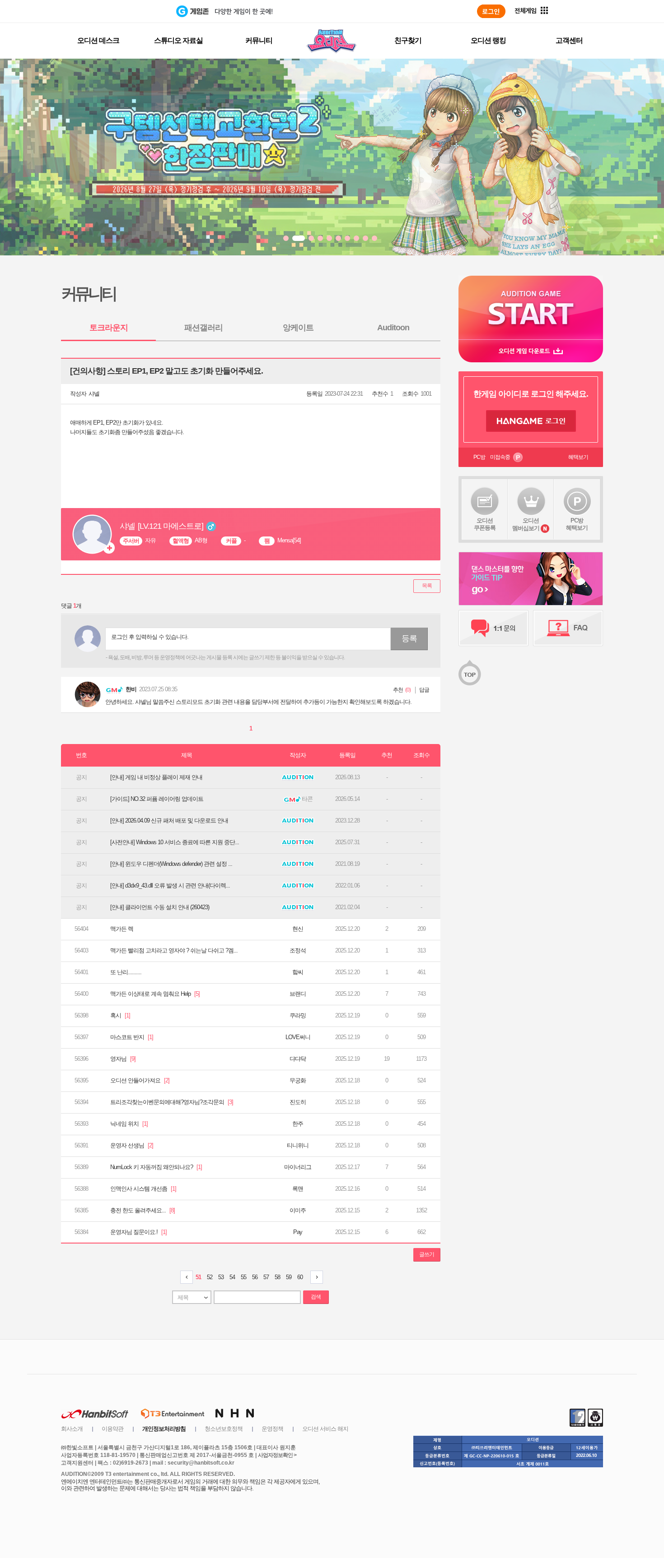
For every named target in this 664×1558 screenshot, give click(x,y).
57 (266, 1277)
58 (277, 1277)
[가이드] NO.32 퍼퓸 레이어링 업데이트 (156, 798)
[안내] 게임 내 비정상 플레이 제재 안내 (156, 777)
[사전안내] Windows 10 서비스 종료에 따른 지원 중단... (174, 842)
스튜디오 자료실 (178, 40)
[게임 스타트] (530, 307)
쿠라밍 (298, 1015)
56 (254, 1277)
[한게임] (139, 11)
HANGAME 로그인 (531, 421)
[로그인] (491, 11)
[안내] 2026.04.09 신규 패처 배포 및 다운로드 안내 (169, 820)
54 (232, 1277)
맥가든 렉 (121, 928)
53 (221, 1277)
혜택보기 (578, 457)
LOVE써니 (297, 1037)
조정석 (298, 950)
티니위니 (298, 1145)
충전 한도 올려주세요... (142, 1210)
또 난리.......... (125, 972)
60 (300, 1277)
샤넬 (94, 393)
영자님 (123, 1058)
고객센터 (569, 40)
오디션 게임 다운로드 (530, 350)
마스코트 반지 (131, 1037)
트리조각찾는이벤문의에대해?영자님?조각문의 (171, 1102)
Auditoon (393, 327)
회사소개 (72, 1428)
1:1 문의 (493, 628)
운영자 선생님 (131, 1145)
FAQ (568, 628)
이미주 (298, 1210)
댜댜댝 (298, 1058)
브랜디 (298, 993)
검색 (316, 1297)
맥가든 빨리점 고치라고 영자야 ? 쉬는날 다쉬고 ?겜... (174, 950)
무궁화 (298, 1080)
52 (209, 1277)
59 (288, 1277)
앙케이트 (298, 327)
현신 (297, 928)
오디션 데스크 (98, 40)
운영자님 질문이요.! (138, 1232)
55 (243, 1277)
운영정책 (272, 1428)
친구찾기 (407, 40)
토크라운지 (108, 327)
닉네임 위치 (129, 1123)
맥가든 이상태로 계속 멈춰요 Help (155, 993)
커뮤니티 (258, 40)
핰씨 (297, 972)
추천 (398, 690)
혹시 (120, 1015)
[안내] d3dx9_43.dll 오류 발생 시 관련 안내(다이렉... (170, 885)
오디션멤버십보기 (525, 524)
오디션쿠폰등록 (485, 524)
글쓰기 (426, 1254)
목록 (427, 586)
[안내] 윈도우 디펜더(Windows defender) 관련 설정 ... (171, 863)
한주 (297, 1123)
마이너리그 (297, 1167)
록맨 (297, 1188)
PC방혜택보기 (577, 524)
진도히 (298, 1102)
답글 (424, 690)
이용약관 (112, 1428)
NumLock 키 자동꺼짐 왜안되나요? (156, 1167)
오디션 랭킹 (488, 40)
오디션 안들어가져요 (139, 1080)
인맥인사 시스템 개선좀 (143, 1188)
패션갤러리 (203, 327)
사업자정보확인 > (277, 1455)
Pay (297, 1232)
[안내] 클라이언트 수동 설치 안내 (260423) (159, 907)
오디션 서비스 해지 (325, 1428)
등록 (409, 638)
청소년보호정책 (224, 1428)
